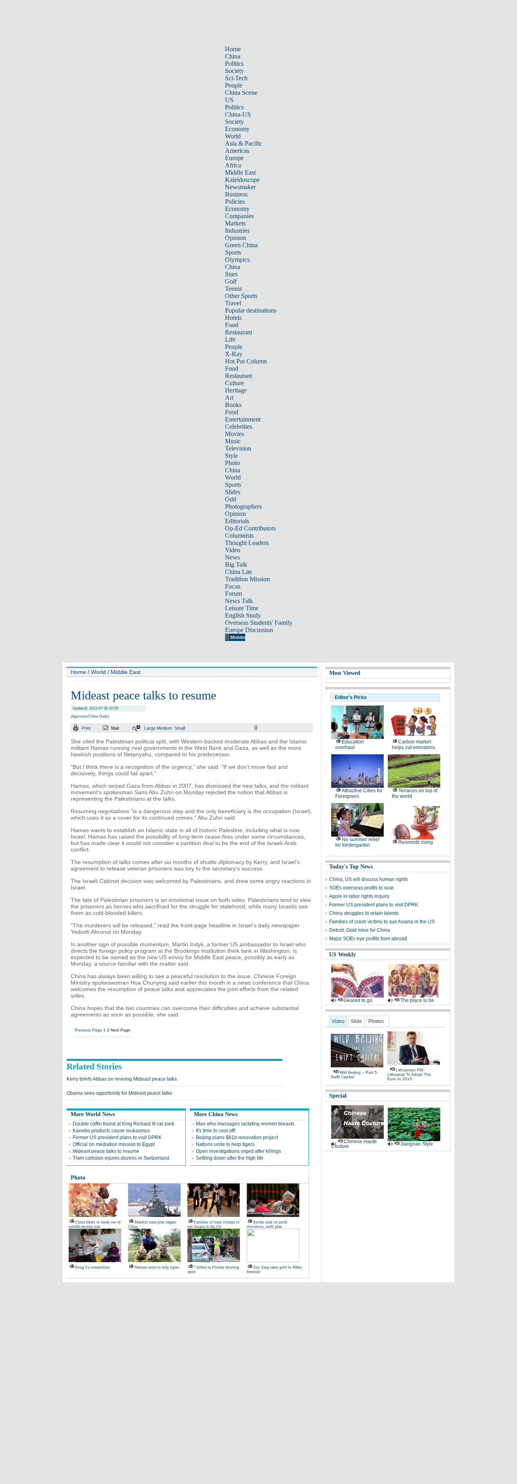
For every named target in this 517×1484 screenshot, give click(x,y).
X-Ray (233, 354)
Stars (231, 274)
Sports (233, 252)
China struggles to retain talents (364, 913)
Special (338, 1096)
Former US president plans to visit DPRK (117, 1137)
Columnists (239, 535)
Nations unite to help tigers (225, 1144)
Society (234, 70)
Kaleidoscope (242, 179)
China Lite (238, 571)
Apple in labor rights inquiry (359, 896)
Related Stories (94, 1066)
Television (238, 448)
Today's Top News (351, 867)
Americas (237, 150)
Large (150, 728)
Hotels (233, 317)
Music (233, 441)
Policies (235, 201)
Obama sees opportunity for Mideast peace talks (119, 1093)
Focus (232, 586)
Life (230, 339)
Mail (115, 728)
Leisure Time (241, 608)
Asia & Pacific (243, 143)
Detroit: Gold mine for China (359, 930)
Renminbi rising (415, 842)
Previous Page (88, 1030)
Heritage (236, 390)
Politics (234, 63)
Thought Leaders (247, 542)
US (229, 99)
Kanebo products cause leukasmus (111, 1130)
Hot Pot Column (246, 361)
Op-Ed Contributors (250, 528)
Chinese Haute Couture (354, 1144)
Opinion (235, 237)
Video (232, 550)
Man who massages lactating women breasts (245, 1124)
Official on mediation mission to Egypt (114, 1144)
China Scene (241, 92)
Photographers (243, 506)
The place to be (417, 1000)
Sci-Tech (236, 78)
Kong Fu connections (92, 1267)
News (232, 557)
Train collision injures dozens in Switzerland (121, 1158)
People (233, 85)
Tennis (233, 288)
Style (231, 455)
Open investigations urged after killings (238, 1151)
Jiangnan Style (416, 1144)
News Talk (239, 600)
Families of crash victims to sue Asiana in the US (213, 1224)
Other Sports (241, 295)
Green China (241, 245)
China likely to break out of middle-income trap (94, 1224)
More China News (215, 1114)
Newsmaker (240, 187)
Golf (231, 281)
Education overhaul (349, 744)
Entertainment (243, 419)
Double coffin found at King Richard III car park (123, 1124)
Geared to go (358, 1000)
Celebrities (238, 426)
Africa (233, 165)
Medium (164, 728)
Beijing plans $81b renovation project (237, 1137)
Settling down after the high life (229, 1158)
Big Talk (236, 564)
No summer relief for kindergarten (357, 842)
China (232, 56)
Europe (234, 157)
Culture (234, 383)
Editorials (237, 521)
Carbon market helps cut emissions (413, 744)
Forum (233, 593)
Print (86, 728)
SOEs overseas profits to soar (361, 888)
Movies (234, 433)
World (233, 136)
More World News (93, 1114)
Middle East (240, 172)
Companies (239, 216)
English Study (243, 615)
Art (229, 397)
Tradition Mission (247, 579)
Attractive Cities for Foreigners (358, 793)
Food (231, 324)
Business (236, 194)
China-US (238, 114)
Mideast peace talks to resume (106, 1151)
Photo (232, 462)
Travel (233, 303)
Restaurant (238, 332)
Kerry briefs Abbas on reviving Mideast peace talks (122, 1079)
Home (233, 49)
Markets (235, 223)
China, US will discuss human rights (368, 879)
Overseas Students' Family (258, 622)
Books (233, 404)
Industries (237, 230)
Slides (232, 491)
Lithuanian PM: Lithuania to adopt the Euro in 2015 (409, 1074)
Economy (237, 128)
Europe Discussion (249, 629)
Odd (230, 499)
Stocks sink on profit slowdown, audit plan (267, 1224)
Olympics (237, 259)
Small (179, 728)
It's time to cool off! (215, 1130)
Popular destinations (250, 310)
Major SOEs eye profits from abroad (368, 938)
